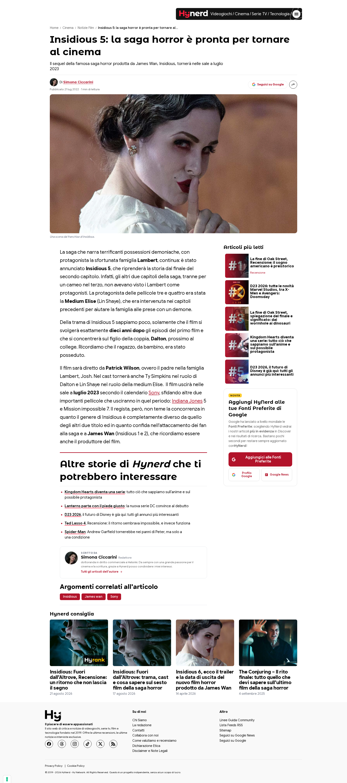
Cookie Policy (76, 765)
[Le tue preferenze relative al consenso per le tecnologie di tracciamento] (7, 779)
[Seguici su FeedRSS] (113, 744)
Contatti (138, 730)
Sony (154, 393)
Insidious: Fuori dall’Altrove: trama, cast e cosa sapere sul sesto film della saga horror (140, 680)
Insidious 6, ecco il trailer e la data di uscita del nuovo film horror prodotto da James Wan (205, 680)
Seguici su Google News (237, 735)
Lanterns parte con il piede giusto (95, 506)
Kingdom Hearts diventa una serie (95, 492)
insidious (70, 597)
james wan (93, 597)
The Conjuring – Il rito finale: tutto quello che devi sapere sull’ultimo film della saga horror (265, 680)
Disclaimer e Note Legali (149, 751)
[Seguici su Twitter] (100, 744)
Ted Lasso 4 (75, 523)
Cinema (242, 13)
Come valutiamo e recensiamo (154, 741)
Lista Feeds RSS (231, 725)
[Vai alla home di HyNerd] (194, 14)
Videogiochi (221, 13)
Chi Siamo (139, 720)
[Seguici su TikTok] (88, 744)
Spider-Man (75, 532)
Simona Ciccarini (78, 82)
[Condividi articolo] (293, 85)
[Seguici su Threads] (62, 744)
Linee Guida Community (236, 720)
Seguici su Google (232, 741)
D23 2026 (73, 514)
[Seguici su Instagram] (75, 744)
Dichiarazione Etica (146, 746)
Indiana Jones (187, 401)
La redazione (141, 725)
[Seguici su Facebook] (49, 744)
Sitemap (225, 730)
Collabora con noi (145, 735)
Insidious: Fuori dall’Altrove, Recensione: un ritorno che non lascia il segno (78, 680)
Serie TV (259, 13)
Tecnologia (280, 13)
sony (114, 597)
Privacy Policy (53, 765)
